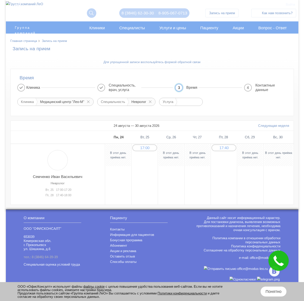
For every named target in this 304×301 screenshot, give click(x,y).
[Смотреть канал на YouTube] (268, 279)
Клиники (97, 28)
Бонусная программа (126, 240)
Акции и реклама (123, 251)
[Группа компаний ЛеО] (24, 5)
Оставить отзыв (122, 256)
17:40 (224, 148)
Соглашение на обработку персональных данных (242, 250)
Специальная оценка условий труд (51, 264)
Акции (238, 28)
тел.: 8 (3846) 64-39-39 (41, 257)
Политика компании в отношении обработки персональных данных (246, 240)
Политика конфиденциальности (255, 246)
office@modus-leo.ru (265, 258)
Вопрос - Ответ (272, 28)
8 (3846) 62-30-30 (138, 13)
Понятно (273, 291)
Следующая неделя (273, 126)
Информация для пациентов (132, 235)
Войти (290, 4)
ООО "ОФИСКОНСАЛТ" (42, 228)
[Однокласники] (243, 279)
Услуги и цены (172, 28)
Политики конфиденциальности (182, 293)
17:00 (144, 148)
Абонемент (118, 245)
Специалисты (132, 28)
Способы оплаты (123, 262)
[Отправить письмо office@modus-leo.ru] (236, 271)
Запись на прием (222, 13)
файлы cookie (94, 286)
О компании (34, 218)
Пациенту (209, 28)
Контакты (117, 229)
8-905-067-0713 (172, 13)
